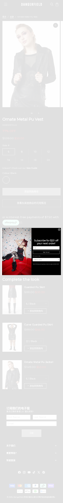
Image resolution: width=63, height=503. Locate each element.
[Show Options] (58, 259)
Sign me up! (46, 252)
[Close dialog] (59, 230)
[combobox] (46, 259)
